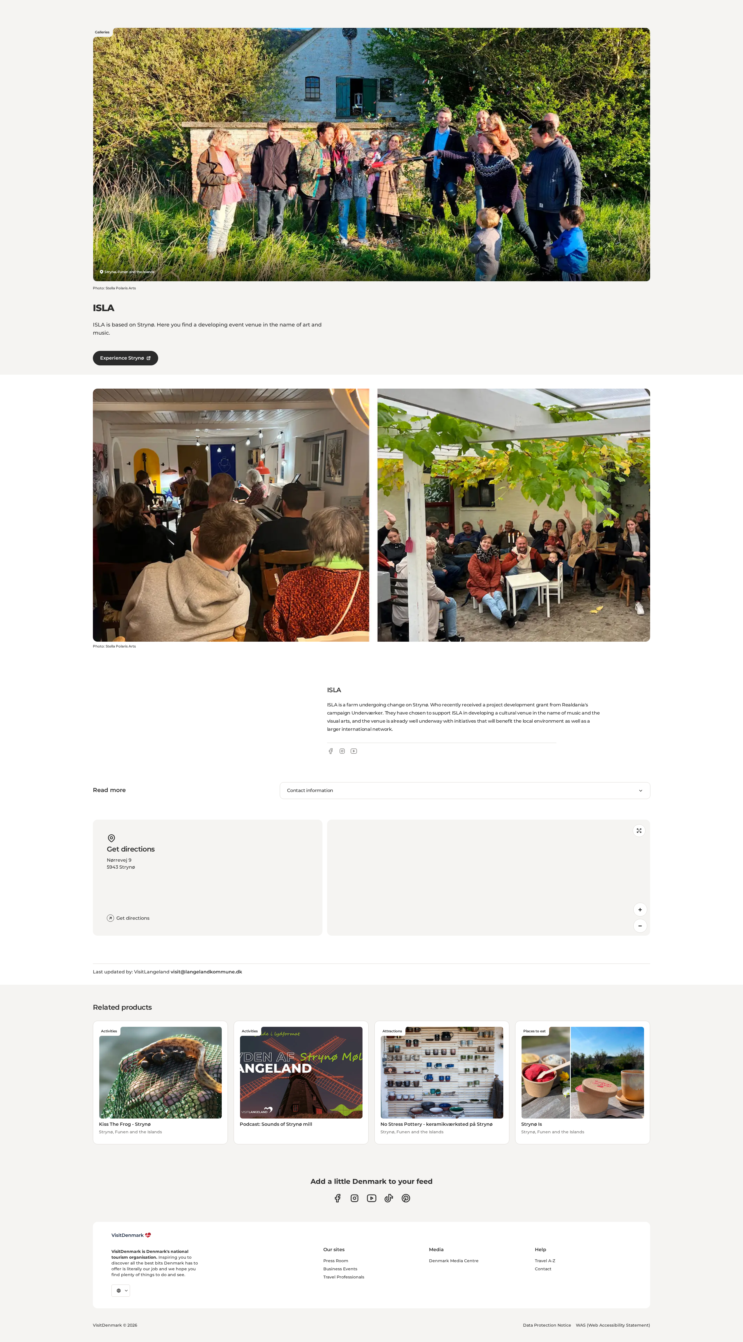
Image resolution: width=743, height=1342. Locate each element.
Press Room (335, 1260)
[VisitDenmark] (131, 1235)
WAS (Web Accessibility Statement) (613, 1325)
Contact (543, 1268)
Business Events (340, 1268)
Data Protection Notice (547, 1325)
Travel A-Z (545, 1260)
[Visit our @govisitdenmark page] (389, 1198)
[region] (488, 878)
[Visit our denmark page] (337, 1198)
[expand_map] (639, 830)
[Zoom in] (640, 910)
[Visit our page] (354, 1198)
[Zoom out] (640, 926)
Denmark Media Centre (454, 1260)
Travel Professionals (343, 1277)
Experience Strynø (122, 358)
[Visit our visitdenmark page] (372, 1198)
